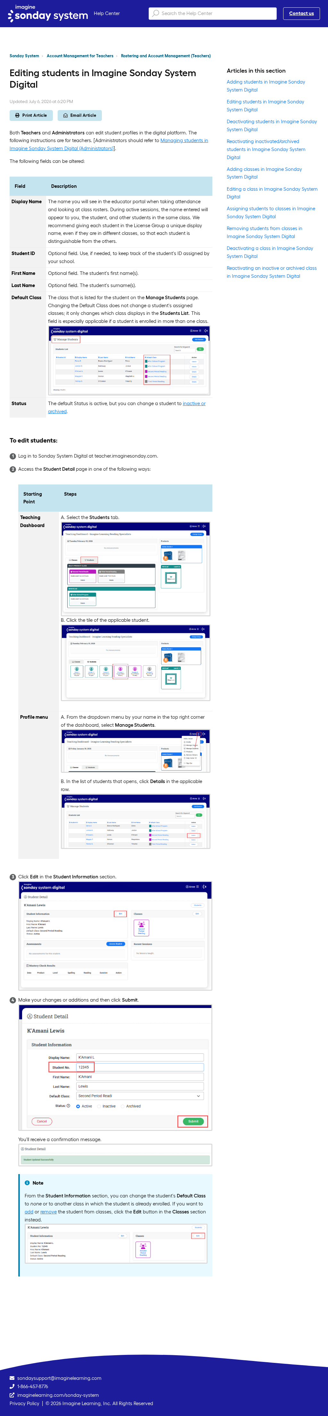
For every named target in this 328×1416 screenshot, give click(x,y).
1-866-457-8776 (32, 1386)
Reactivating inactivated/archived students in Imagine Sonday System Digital (266, 149)
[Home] (48, 13)
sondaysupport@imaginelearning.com (59, 1378)
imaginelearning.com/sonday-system (58, 1395)
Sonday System (24, 55)
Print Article (34, 115)
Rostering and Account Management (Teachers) (166, 55)
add (29, 1211)
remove (48, 1211)
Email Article (83, 115)
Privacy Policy (24, 1403)
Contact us (301, 13)
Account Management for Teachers (80, 55)
